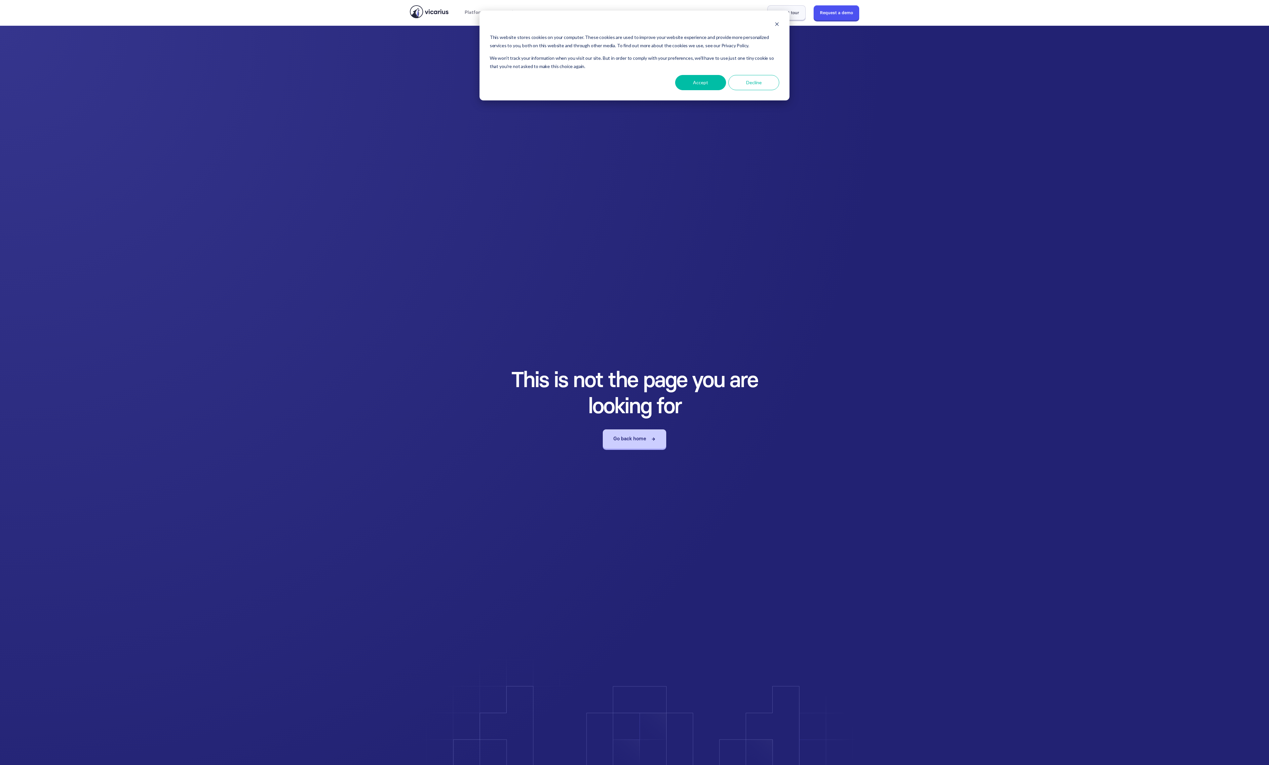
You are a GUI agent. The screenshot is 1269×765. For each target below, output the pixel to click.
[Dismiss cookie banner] (777, 25)
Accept (700, 82)
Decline (754, 82)
